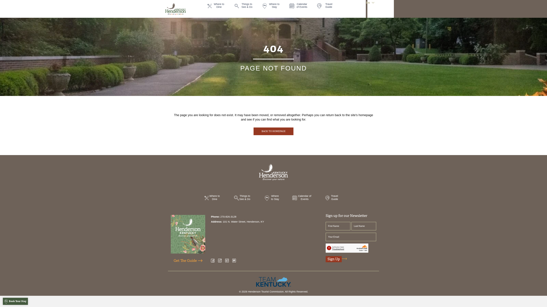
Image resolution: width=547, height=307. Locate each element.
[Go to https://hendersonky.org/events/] (300, 6)
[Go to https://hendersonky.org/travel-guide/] (327, 6)
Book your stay (17, 301)
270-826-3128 (228, 216)
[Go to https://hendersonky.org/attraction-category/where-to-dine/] (218, 6)
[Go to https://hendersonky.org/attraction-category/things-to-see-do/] (245, 6)
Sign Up (333, 259)
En (368, 2)
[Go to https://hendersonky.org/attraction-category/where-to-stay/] (273, 6)
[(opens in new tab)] (273, 281)
